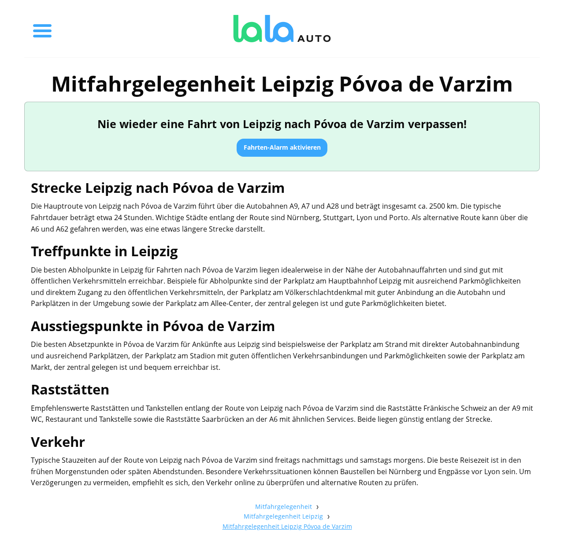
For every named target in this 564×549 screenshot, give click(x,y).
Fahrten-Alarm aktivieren (282, 147)
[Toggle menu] (42, 29)
